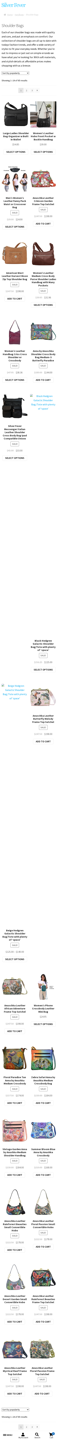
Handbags (19, 14)
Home (10, 14)
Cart (52, 1436)
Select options (15, 151)
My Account (23, 1437)
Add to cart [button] (43, 223)
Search (37, 1437)
